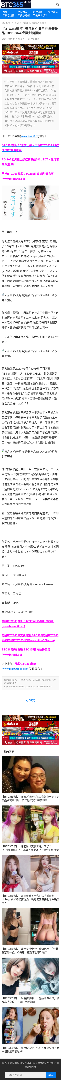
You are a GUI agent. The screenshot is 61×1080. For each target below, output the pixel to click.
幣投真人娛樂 (39, 15)
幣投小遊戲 (24, 15)
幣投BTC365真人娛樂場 (34, 22)
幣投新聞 (22, 11)
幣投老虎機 (8, 15)
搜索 (50, 1075)
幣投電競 (53, 11)
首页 (16, 22)
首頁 (5, 11)
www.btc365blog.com (15, 668)
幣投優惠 (38, 11)
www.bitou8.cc (29, 136)
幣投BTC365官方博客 (20, 1063)
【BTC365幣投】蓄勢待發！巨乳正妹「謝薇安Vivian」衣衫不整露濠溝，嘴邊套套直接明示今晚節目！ (30, 899)
